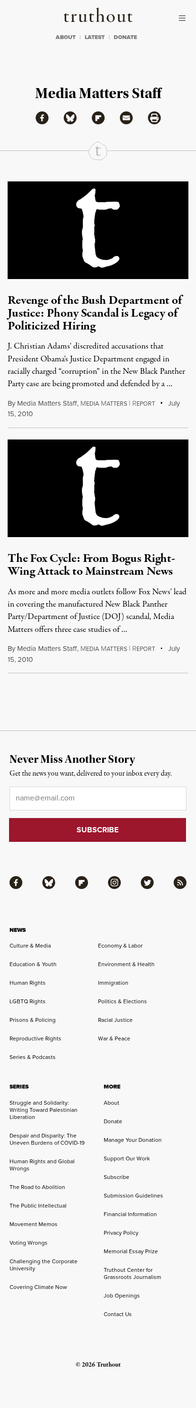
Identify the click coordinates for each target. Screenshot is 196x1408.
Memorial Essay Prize (131, 1251)
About (111, 1102)
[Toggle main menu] (184, 18)
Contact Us (118, 1314)
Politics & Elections (122, 1001)
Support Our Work (127, 1158)
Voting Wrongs (29, 1242)
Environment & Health (126, 964)
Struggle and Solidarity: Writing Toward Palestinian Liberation (44, 1109)
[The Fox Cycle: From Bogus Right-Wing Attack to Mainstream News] (98, 488)
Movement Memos (34, 1224)
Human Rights (28, 983)
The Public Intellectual (38, 1205)
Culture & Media (30, 945)
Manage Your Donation (133, 1140)
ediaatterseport (117, 403)
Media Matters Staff (47, 403)
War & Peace (114, 1038)
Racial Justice (115, 1020)
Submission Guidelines (133, 1195)
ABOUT (66, 37)
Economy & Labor (120, 945)
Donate (113, 1121)
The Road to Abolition (37, 1187)
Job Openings (122, 1295)
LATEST (95, 37)
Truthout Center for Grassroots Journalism (132, 1273)
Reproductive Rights (35, 1038)
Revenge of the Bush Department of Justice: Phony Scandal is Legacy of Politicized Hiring (95, 313)
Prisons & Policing (33, 1020)
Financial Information (130, 1214)
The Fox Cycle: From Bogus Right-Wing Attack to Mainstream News (91, 565)
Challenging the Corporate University (44, 1265)
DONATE (125, 37)
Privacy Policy (121, 1232)
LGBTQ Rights (28, 1001)
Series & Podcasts (33, 1057)
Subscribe (116, 1177)
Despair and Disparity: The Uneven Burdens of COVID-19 (47, 1139)
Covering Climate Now (38, 1287)
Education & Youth (33, 964)
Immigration (113, 983)
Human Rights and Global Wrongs (42, 1165)
